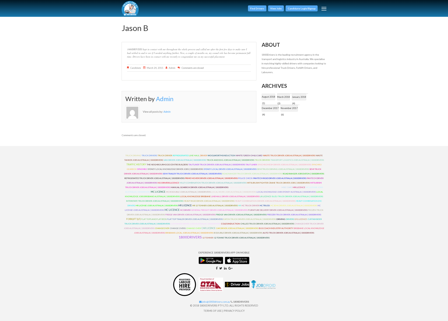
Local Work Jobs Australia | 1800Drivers (233, 192)
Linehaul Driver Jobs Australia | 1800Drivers (235, 196)
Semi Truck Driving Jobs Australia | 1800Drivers (283, 169)
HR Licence (185, 205)
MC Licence (158, 191)
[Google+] (230, 268)
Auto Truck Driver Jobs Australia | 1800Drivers (288, 232)
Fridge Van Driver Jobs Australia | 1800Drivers (190, 214)
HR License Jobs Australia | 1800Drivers (157, 205)
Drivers (290, 219)
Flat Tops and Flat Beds (154, 219)
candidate (135, 67)
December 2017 (270, 108)
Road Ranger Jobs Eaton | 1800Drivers (303, 173)
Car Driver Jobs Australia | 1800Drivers (237, 228)
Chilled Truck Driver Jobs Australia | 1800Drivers (267, 223)
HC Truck (265, 205)
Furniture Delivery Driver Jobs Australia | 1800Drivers (277, 210)
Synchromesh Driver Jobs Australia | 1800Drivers (284, 164)
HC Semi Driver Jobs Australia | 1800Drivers (293, 205)
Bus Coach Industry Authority (276, 228)
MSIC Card (287, 187)
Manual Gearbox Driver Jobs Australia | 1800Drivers (199, 187)
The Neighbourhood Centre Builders (167, 164)
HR (239, 205)
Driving (280, 219)
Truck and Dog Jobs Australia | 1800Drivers (230, 160)
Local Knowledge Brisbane (195, 196)
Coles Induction (230, 223)
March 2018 (283, 97)
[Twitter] (220, 268)
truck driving (133, 155)
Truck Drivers (262, 160)
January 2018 (299, 97)
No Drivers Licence (168, 182)
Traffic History (136, 164)
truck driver (165, 155)
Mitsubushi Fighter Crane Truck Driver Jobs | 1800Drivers (278, 182)
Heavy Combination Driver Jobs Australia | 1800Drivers (265, 201)
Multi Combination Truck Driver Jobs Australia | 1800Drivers (213, 182)
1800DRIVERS (190, 237)
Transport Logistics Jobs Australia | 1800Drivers (297, 160)
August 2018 (268, 96)
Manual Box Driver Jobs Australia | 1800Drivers (255, 187)
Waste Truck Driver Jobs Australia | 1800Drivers (289, 155)
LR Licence (265, 196)
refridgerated (181, 155)
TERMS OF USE (212, 310)
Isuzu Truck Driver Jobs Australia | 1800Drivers (297, 196)
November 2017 (289, 108)
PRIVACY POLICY (234, 310)
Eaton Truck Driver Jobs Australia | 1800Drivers (249, 219)
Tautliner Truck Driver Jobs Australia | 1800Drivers (216, 164)
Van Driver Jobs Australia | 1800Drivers (185, 160)
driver (203, 155)
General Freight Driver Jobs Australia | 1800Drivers (219, 210)
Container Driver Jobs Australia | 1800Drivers (195, 223)
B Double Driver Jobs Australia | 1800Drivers (238, 232)
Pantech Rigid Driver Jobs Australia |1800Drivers (279, 178)
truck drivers (149, 155)
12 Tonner (208, 237)
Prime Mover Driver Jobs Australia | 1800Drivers (211, 178)
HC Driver (185, 210)
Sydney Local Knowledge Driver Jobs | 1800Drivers (175, 169)
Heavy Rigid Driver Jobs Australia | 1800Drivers (209, 201)
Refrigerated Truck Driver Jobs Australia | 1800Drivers (154, 178)
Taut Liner (251, 164)
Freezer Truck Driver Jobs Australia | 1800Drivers (294, 214)
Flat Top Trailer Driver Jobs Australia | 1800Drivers (195, 219)
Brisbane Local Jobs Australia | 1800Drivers (189, 232)
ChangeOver (162, 228)
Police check (245, 178)
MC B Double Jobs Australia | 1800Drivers (188, 192)
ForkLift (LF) (133, 219)
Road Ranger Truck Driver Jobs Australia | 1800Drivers (252, 173)
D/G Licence (301, 219)
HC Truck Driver (250, 205)
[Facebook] (217, 268)
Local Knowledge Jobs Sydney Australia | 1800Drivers (286, 192)
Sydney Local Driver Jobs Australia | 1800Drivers (230, 169)
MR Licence (299, 187)
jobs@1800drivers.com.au (216, 301)
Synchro (142, 169)
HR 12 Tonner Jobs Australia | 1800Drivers (215, 205)
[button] (257, 8)
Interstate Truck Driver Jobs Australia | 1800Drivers (154, 201)
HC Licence (172, 209)
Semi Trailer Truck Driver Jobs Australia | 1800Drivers (192, 173)
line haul (194, 155)
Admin (172, 67)
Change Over (193, 228)
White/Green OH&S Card (249, 155)
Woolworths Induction (221, 155)
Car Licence (208, 228)
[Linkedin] (225, 268)
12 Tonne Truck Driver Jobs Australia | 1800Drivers (242, 237)
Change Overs (178, 228)
